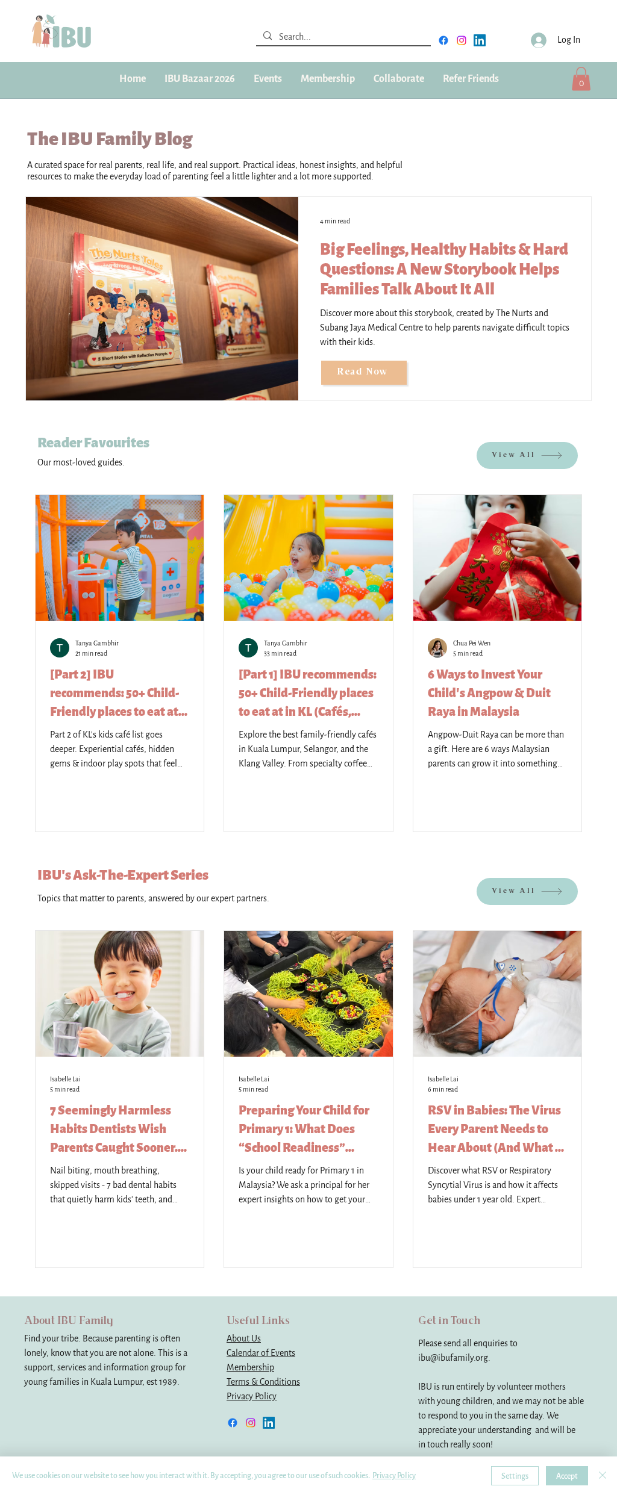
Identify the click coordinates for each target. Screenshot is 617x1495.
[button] (327, 78)
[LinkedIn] (480, 40)
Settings (514, 1476)
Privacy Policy (252, 1396)
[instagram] (462, 40)
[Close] (602, 1475)
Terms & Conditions (263, 1382)
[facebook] (443, 40)
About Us (244, 1338)
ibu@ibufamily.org (453, 1358)
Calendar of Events (261, 1353)
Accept (567, 1476)
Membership (250, 1367)
